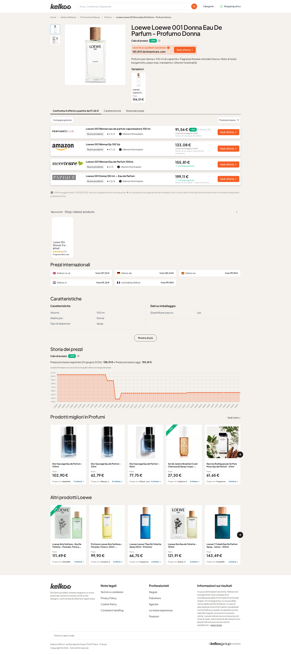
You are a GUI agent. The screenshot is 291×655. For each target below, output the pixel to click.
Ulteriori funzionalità (185, 62)
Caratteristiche (112, 110)
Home (53, 17)
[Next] (240, 455)
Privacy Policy (109, 598)
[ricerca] (194, 6)
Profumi (108, 17)
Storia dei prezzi (135, 110)
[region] (186, 88)
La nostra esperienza (160, 610)
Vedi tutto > (234, 417)
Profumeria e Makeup (90, 17)
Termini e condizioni (112, 592)
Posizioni (154, 616)
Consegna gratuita (62, 120)
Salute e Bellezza (68, 17)
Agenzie (153, 604)
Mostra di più (145, 337)
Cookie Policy (109, 604)
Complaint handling (112, 610)
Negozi (153, 592)
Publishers (155, 598)
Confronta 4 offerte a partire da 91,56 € (76, 110)
